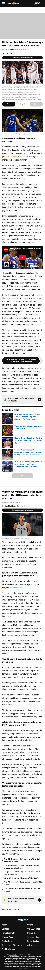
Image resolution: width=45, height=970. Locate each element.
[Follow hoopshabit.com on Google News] (39, 399)
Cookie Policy (7, 941)
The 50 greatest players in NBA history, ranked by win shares (22, 866)
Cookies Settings (9, 949)
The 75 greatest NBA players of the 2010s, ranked (23, 889)
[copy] (15, 53)
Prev (9, 104)
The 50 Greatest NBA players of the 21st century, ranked (22, 860)
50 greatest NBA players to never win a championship (22, 873)
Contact (5, 929)
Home (4, 909)
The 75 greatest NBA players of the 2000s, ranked (23, 883)
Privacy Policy (8, 937)
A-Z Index (31, 945)
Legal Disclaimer (34, 941)
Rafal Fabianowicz (12, 506)
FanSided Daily (8, 933)
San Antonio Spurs (15, 909)
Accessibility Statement (12, 945)
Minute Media (13, 955)
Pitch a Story (32, 933)
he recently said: (17, 588)
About (4, 925)
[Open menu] (3, 3)
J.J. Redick (12, 156)
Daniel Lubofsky (11, 49)
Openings (31, 925)
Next (36, 104)
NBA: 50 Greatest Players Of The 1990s (21, 878)
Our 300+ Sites (33, 929)
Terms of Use (33, 937)
